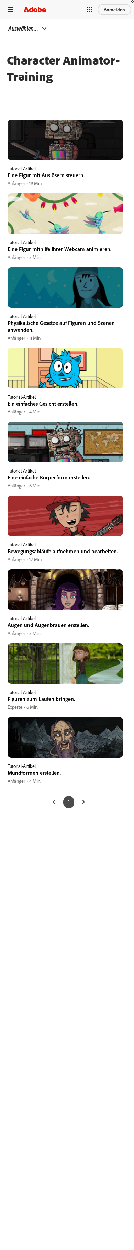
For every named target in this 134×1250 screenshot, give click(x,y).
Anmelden (114, 10)
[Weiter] (83, 802)
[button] (89, 9)
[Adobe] (35, 9)
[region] (65, 153)
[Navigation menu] (10, 9)
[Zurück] (54, 802)
